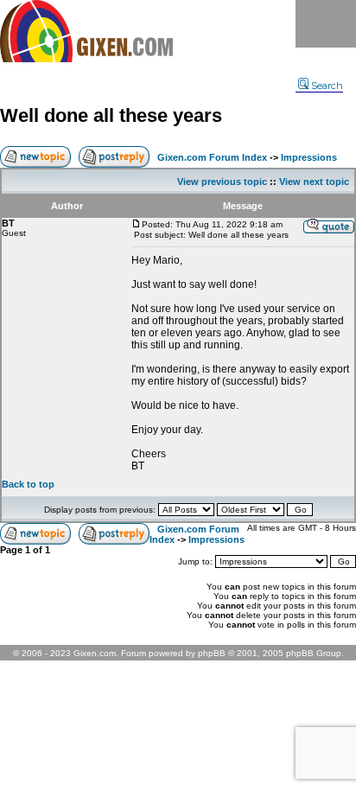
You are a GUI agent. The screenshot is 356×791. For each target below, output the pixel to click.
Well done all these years (111, 115)
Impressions (309, 157)
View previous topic (222, 181)
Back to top (28, 484)
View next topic (314, 181)
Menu (326, 24)
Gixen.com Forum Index (212, 157)
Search (327, 86)
